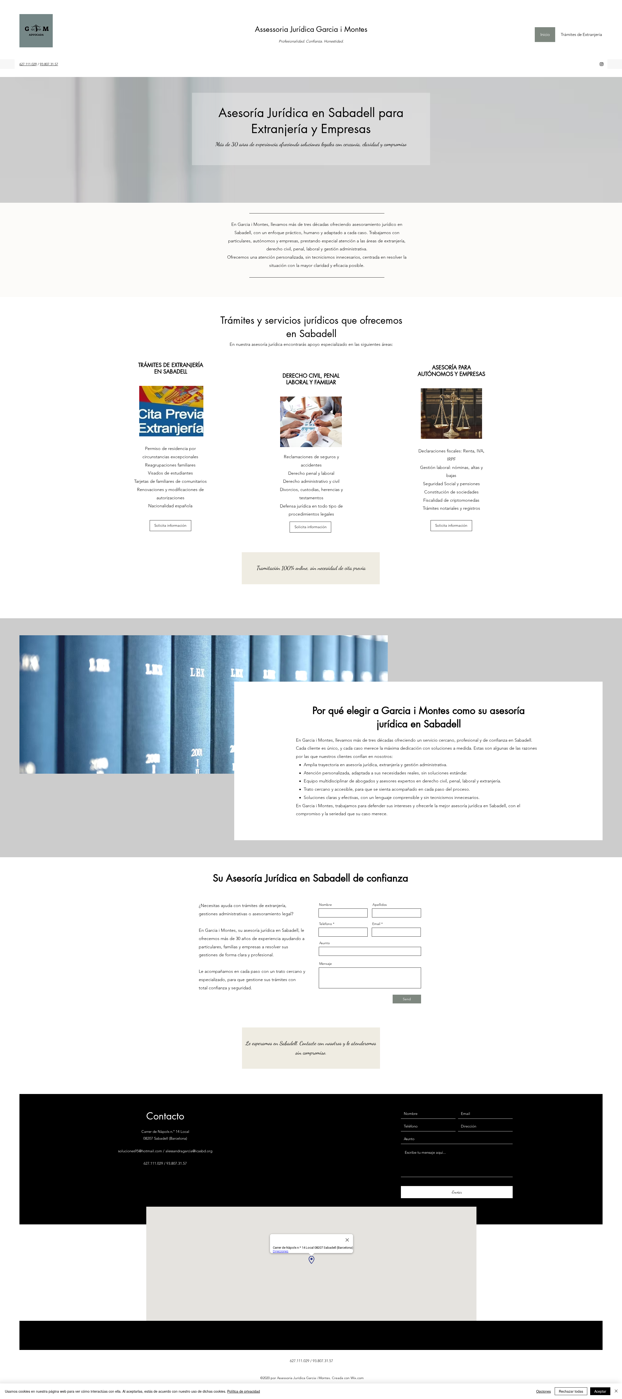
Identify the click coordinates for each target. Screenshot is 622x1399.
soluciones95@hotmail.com (140, 1151)
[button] (170, 525)
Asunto (324, 943)
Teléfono (325, 923)
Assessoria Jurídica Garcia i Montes (311, 29)
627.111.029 (28, 64)
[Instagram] (601, 64)
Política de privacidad (243, 1391)
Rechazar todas (571, 1391)
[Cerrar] (616, 1391)
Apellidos (379, 904)
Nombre (325, 904)
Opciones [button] (543, 1391)
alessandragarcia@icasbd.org (188, 1151)
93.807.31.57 (49, 64)
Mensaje (325, 963)
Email (376, 923)
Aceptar (600, 1391)
